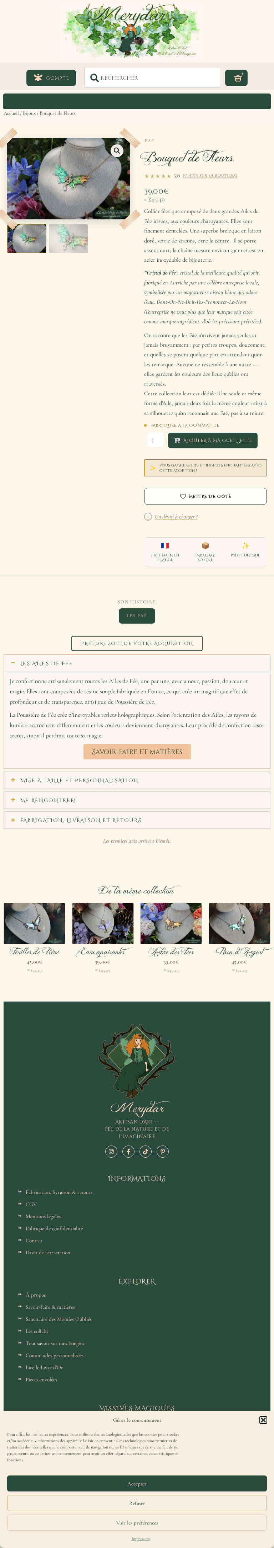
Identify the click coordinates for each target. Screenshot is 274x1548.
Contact (34, 1240)
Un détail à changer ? (172, 516)
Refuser (137, 1503)
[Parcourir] (137, 101)
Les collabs (37, 1331)
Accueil (11, 113)
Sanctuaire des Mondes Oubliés (59, 1319)
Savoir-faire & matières (50, 1307)
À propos (36, 1295)
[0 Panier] (236, 78)
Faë (149, 141)
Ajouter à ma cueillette (217, 440)
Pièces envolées (41, 1379)
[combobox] (152, 78)
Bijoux (29, 113)
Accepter (137, 1483)
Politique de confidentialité (54, 1228)
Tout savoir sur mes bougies (55, 1343)
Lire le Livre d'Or (44, 1367)
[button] (263, 1420)
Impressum (141, 1538)
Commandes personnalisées (54, 1355)
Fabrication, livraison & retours (59, 1192)
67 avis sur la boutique (210, 175)
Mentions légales (43, 1216)
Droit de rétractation (48, 1252)
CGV (31, 1204)
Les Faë (137, 616)
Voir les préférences (137, 1523)
